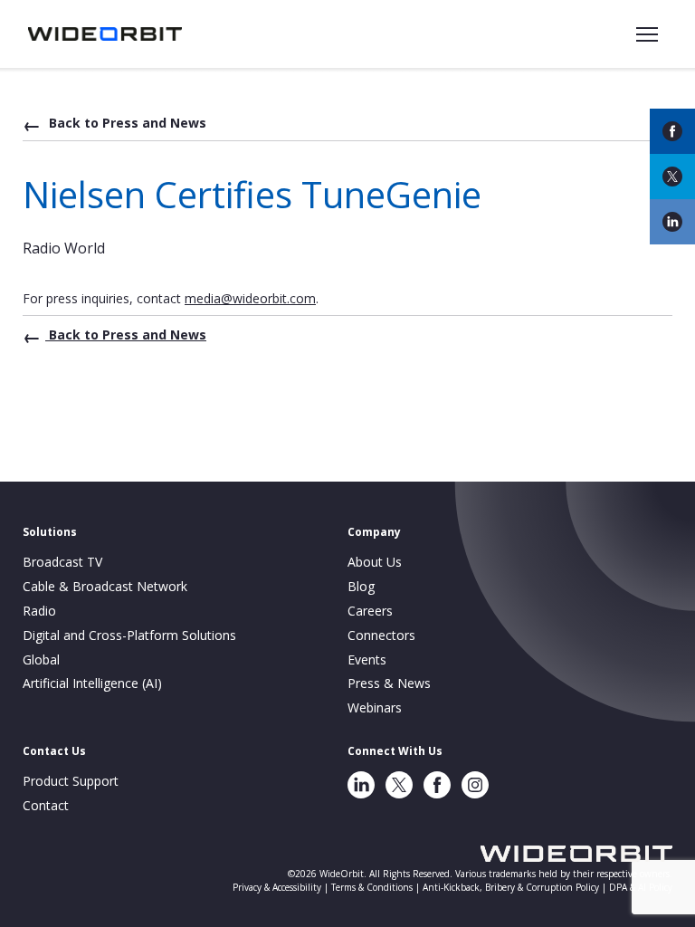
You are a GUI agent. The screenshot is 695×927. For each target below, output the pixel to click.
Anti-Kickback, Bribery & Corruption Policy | (516, 887)
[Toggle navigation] (647, 34)
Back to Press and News (125, 123)
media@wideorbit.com (250, 298)
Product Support (71, 780)
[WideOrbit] (105, 33)
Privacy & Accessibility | (282, 887)
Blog (361, 586)
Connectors (381, 635)
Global (41, 659)
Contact (46, 805)
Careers (370, 610)
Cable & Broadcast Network (105, 586)
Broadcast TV (62, 561)
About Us (375, 561)
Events (367, 659)
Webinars (375, 707)
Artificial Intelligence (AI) (92, 683)
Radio (39, 610)
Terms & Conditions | (377, 887)
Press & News (389, 683)
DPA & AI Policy (640, 887)
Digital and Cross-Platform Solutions (129, 635)
